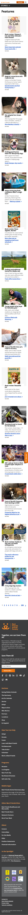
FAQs (3, 838)
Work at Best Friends (8, 756)
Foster (4, 740)
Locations (5, 717)
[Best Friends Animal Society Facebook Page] (3, 676)
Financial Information (9, 844)
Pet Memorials (6, 746)
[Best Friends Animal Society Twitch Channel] (3, 680)
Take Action (5, 749)
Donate (20, 2)
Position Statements (8, 841)
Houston (4, 766)
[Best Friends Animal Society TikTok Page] (24, 676)
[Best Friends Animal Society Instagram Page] (6, 676)
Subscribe (7, 670)
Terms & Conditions (7, 905)
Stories (4, 701)
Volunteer (5, 752)
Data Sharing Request (7, 901)
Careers (4, 829)
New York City (6, 773)
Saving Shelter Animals (9, 692)
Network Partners (8, 815)
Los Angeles (5, 769)
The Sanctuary (6, 695)
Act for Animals (7, 698)
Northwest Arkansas (8, 776)
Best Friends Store (7, 812)
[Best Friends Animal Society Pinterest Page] (10, 676)
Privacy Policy (5, 903)
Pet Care (4, 714)
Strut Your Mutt (7, 818)
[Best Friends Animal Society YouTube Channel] (21, 676)
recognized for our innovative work (13, 889)
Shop (3, 720)
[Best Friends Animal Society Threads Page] (17, 676)
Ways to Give (6, 708)
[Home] (6, 2)
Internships (5, 832)
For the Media (6, 835)
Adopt (4, 704)
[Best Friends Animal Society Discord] (6, 680)
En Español (5, 723)
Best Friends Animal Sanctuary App (13, 790)
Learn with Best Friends (9, 743)
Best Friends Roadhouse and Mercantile (11, 808)
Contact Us (5, 899)
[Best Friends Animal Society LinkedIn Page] (13, 676)
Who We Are (6, 711)
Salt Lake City (6, 779)
